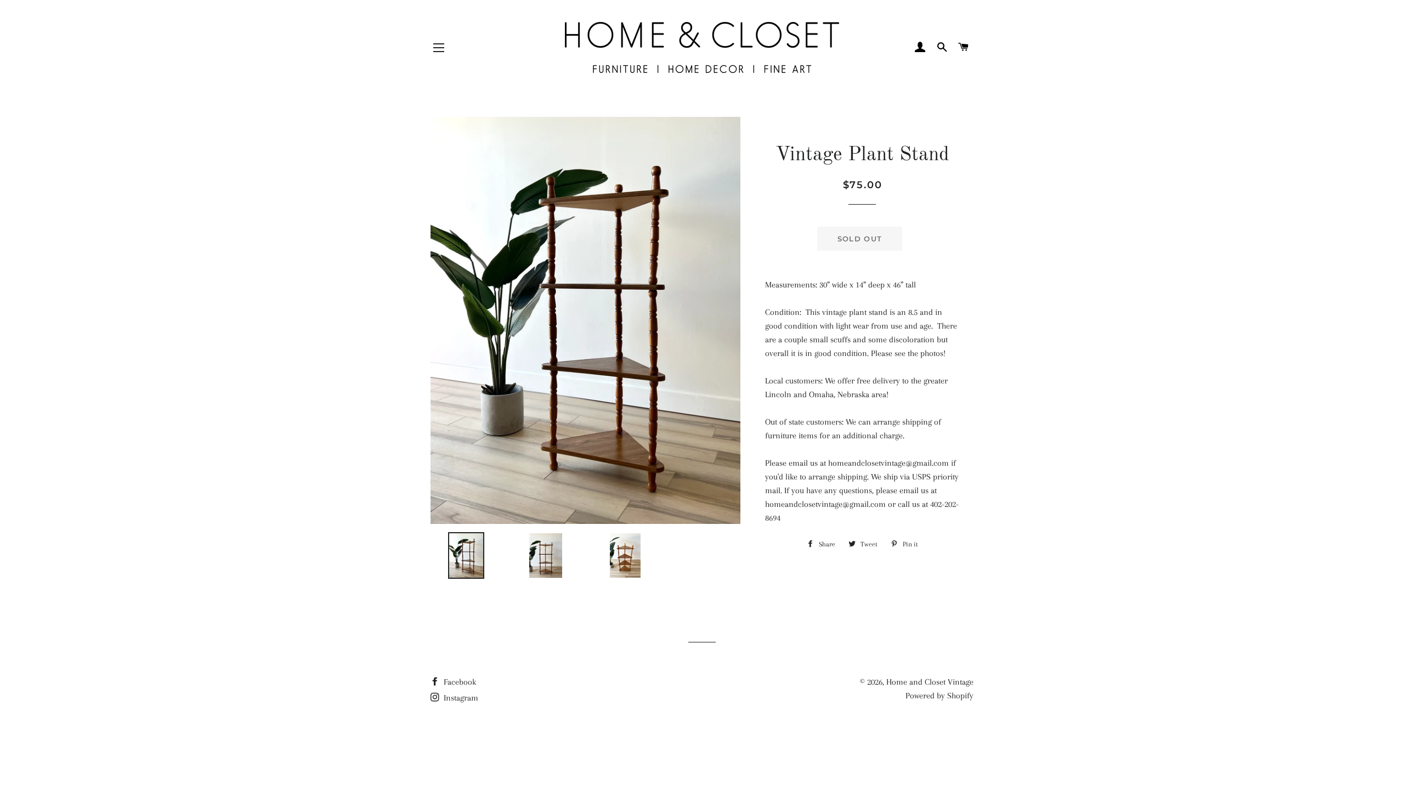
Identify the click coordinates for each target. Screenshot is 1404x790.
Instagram (459, 698)
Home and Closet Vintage (929, 682)
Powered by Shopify (939, 696)
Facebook (458, 682)
